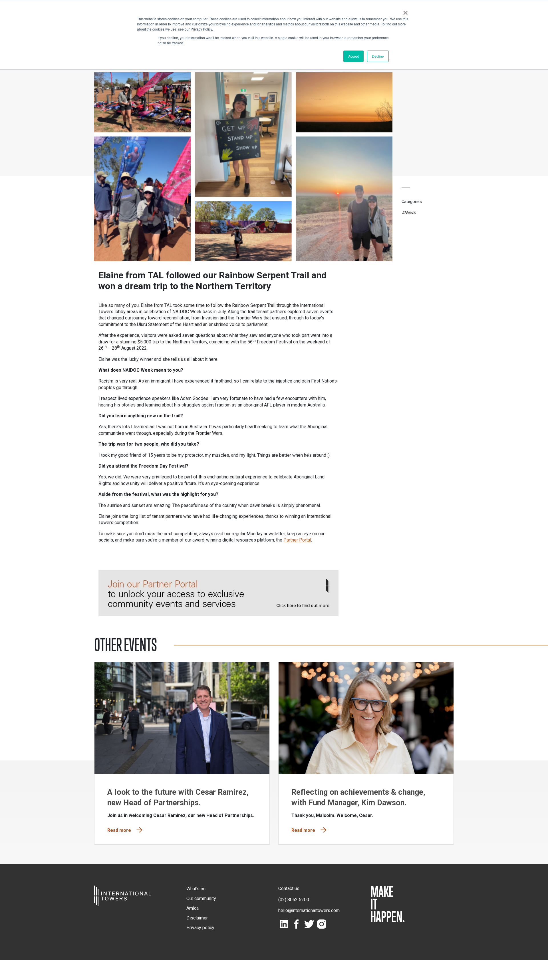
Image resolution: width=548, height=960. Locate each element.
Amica (192, 908)
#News (409, 212)
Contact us (288, 888)
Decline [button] (378, 56)
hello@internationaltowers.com (309, 910)
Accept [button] (353, 56)
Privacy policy (200, 927)
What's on (196, 888)
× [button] (405, 10)
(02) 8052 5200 (293, 899)
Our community (201, 898)
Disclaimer (197, 918)
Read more (119, 830)
